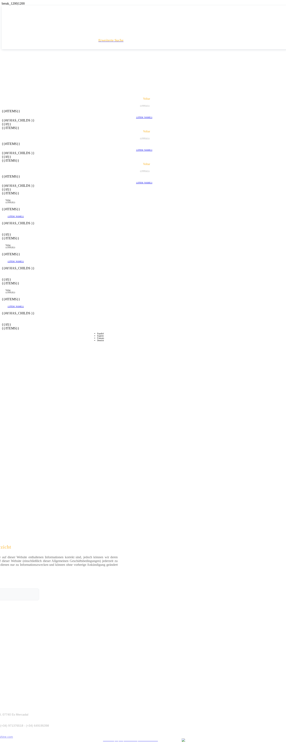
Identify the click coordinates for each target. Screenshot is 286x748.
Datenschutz (133, 733)
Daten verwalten (176, 733)
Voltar (7, 200)
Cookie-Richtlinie (154, 733)
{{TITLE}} (10, 202)
